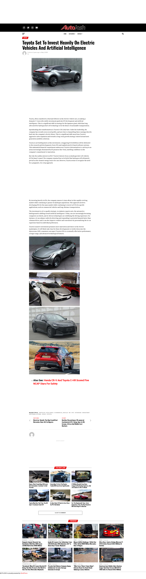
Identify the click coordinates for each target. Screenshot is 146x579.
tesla (44, 414)
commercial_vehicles (61, 412)
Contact (79, 34)
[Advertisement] (73, 12)
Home (65, 34)
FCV (73, 412)
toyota (49, 414)
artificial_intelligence (46, 412)
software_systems (35, 414)
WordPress (24, 573)
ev (70, 412)
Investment (86, 412)
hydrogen (78, 412)
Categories (72, 34)
